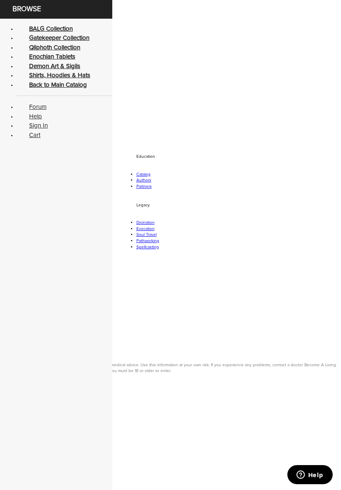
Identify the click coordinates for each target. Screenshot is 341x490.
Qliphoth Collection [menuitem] (54, 47)
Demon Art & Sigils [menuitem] (54, 66)
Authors (143, 180)
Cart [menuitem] (34, 135)
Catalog (143, 174)
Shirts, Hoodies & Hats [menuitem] (59, 75)
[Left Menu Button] (6, 401)
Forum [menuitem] (38, 106)
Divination (145, 222)
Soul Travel (146, 234)
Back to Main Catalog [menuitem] (58, 84)
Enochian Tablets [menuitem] (52, 56)
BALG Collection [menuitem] (51, 28)
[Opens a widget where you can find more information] (310, 475)
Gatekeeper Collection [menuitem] (59, 38)
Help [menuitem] (35, 116)
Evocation (145, 228)
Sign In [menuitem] (38, 125)
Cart (37, 66)
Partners (144, 186)
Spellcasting (147, 247)
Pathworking (147, 240)
